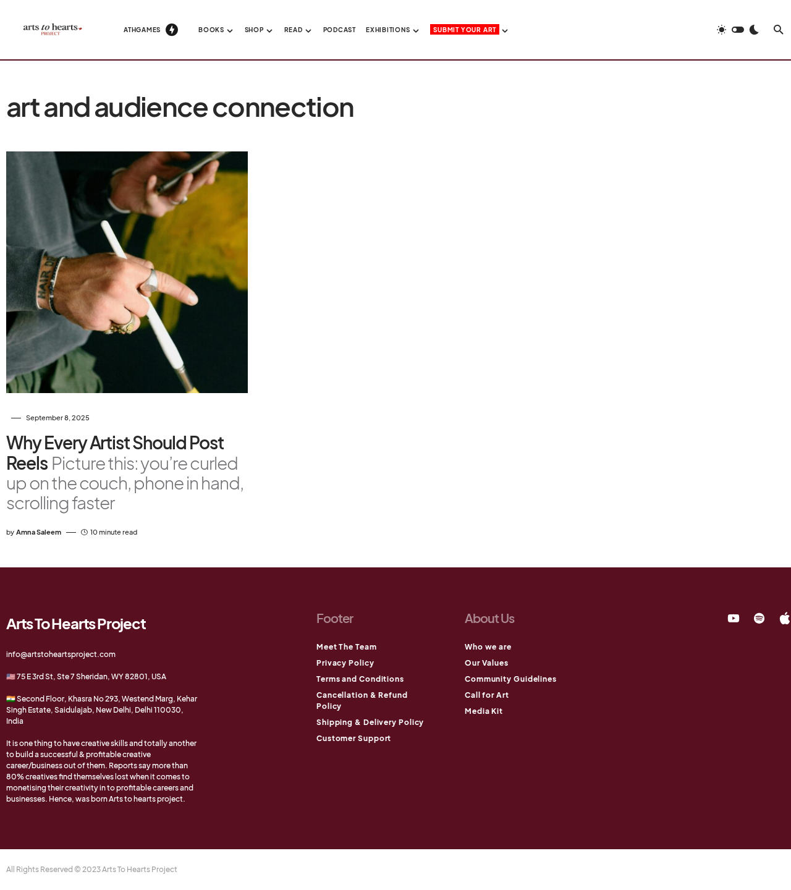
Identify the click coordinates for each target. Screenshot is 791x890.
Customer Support (353, 738)
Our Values (487, 663)
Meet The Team (346, 646)
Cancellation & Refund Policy (362, 700)
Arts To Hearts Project (76, 623)
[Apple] (785, 618)
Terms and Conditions (360, 679)
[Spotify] (759, 618)
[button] (737, 29)
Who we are (488, 646)
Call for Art (487, 695)
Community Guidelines (511, 679)
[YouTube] (733, 618)
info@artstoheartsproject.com (61, 654)
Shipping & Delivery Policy (370, 722)
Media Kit (484, 711)
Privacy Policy (345, 663)
